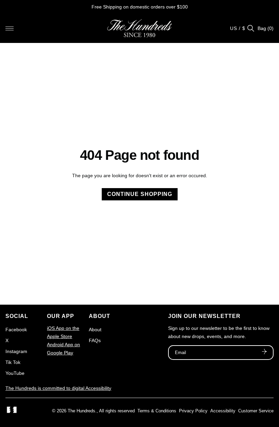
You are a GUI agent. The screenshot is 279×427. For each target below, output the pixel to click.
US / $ (237, 28)
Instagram (16, 351)
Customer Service (256, 410)
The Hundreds (81, 410)
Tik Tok (12, 362)
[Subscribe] (264, 352)
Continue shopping (139, 194)
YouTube (14, 373)
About (95, 329)
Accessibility (222, 410)
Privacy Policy (193, 410)
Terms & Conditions (156, 410)
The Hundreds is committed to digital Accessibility (58, 388)
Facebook (16, 329)
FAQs (95, 340)
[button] (9, 28)
